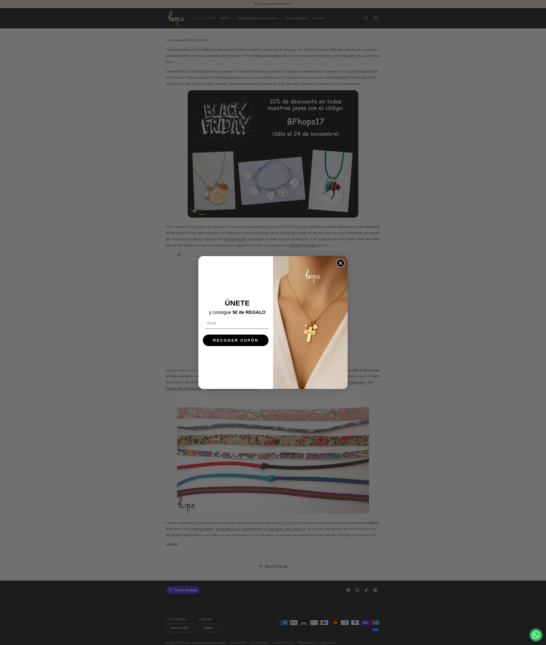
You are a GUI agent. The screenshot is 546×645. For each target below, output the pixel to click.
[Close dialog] (340, 263)
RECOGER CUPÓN (235, 340)
